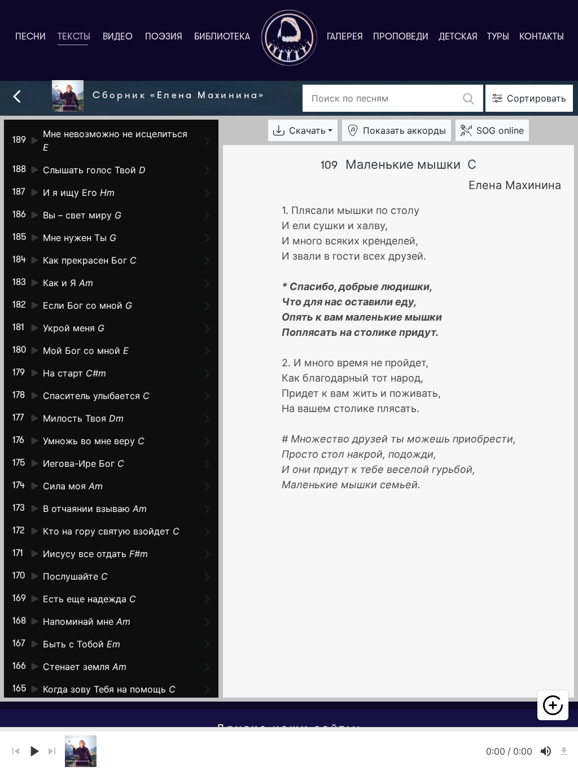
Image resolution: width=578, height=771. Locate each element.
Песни (30, 37)
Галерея (345, 37)
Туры (498, 37)
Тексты (76, 37)
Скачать (307, 130)
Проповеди (400, 37)
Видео (118, 37)
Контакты (541, 37)
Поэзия (163, 37)
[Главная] (289, 38)
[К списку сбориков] (17, 95)
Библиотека (222, 37)
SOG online (500, 130)
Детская (458, 37)
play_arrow (34, 751)
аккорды (404, 130)
